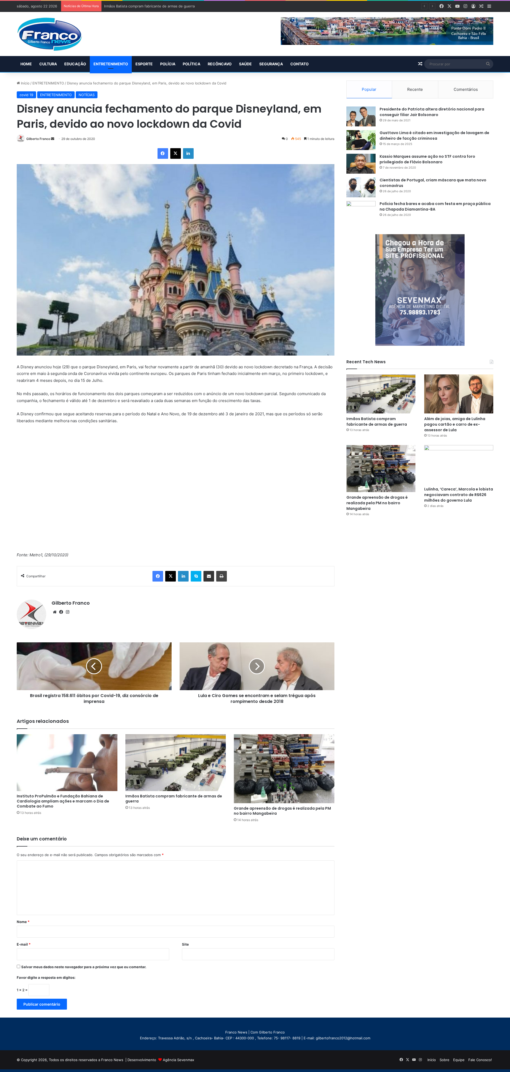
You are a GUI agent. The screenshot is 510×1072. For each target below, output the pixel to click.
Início (24, 83)
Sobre (444, 1060)
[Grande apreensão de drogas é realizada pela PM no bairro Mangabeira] (284, 768)
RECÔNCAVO (220, 64)
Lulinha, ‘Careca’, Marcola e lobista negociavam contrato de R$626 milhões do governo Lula (458, 494)
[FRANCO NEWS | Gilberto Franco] (55, 34)
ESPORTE (144, 64)
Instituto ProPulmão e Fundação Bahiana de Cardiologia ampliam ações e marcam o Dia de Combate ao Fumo (63, 801)
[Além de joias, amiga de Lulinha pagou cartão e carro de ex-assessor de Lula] (458, 393)
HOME (26, 64)
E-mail (24, 944)
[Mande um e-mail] (52, 139)
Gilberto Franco (38, 139)
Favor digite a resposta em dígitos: (46, 977)
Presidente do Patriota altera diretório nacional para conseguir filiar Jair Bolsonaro (432, 111)
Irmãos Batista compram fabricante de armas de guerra (173, 798)
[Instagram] (67, 612)
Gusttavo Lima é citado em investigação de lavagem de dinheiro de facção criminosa (434, 135)
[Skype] (196, 576)
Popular (369, 89)
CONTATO (299, 64)
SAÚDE (245, 64)
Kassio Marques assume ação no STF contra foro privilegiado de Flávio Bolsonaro (427, 159)
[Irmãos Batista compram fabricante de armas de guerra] (175, 762)
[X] (175, 153)
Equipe (459, 1060)
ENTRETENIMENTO (111, 64)
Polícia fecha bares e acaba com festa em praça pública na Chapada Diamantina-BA (435, 206)
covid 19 (26, 95)
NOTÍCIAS (87, 95)
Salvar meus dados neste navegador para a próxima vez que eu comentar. (83, 967)
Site (185, 944)
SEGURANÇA (271, 64)
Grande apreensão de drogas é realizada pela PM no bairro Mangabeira (282, 811)
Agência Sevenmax (178, 1060)
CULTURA (48, 64)
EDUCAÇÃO (75, 64)
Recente (415, 89)
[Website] (55, 612)
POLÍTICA (191, 64)
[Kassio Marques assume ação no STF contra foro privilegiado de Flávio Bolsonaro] (361, 164)
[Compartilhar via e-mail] (208, 576)
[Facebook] (163, 153)
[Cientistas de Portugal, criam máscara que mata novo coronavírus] (361, 187)
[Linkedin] (188, 153)
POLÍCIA (167, 64)
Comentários (466, 89)
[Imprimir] (221, 576)
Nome (23, 922)
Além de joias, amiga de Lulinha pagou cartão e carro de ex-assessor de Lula (454, 424)
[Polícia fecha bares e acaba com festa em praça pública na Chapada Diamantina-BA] (361, 211)
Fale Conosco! (480, 1060)
